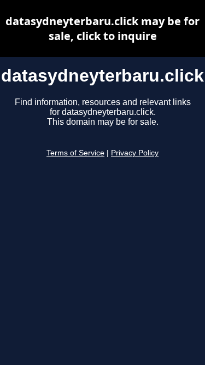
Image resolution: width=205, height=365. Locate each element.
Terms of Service (75, 153)
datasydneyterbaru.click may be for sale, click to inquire (102, 28)
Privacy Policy (135, 153)
